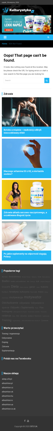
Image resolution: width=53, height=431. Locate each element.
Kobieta (44, 287)
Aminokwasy (15, 276)
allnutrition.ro (7, 400)
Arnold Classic (26, 277)
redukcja (6, 315)
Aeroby (5, 277)
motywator (32, 297)
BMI (28, 281)
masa (40, 292)
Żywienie (44, 321)
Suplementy (46, 316)
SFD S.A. (34, 426)
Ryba (13, 316)
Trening (6, 320)
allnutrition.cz (7, 387)
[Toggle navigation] (5, 37)
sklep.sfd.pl (7, 379)
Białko (6, 281)
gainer (32, 287)
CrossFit (6, 287)
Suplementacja (8, 350)
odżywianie (24, 303)
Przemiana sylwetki (34, 312)
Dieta (15, 287)
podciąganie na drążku (20, 312)
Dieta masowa (24, 287)
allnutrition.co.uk (9, 409)
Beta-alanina (46, 277)
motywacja (16, 297)
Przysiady (44, 312)
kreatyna (14, 291)
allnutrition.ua (7, 404)
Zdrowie (5, 346)
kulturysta (24, 292)
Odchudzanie (10, 302)
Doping (5, 342)
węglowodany (16, 321)
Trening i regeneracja (11, 334)
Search (46, 80)
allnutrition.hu (7, 396)
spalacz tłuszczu (34, 316)
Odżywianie (7, 338)
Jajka (38, 287)
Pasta (36, 308)
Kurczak (33, 292)
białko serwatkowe (18, 281)
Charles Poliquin (45, 281)
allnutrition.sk (7, 392)
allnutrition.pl (7, 383)
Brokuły (32, 281)
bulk (37, 281)
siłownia (23, 316)
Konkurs (5, 292)
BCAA (39, 277)
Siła (17, 316)
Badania (34, 277)
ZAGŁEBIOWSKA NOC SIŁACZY (31, 321)
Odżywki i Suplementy (22, 307)
